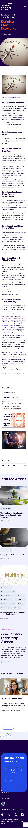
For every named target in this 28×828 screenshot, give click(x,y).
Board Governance (19, 595)
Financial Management (6, 600)
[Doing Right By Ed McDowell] (14, 537)
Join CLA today (7, 661)
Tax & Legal (21, 604)
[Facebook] (2, 814)
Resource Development (6, 595)
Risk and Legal (17, 608)
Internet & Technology (20, 600)
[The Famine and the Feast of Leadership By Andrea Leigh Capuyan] (14, 495)
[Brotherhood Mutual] (14, 439)
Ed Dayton (17, 97)
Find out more (8, 728)
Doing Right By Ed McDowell (12, 555)
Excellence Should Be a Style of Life (11, 404)
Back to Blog (6, 34)
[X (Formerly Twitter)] (9, 814)
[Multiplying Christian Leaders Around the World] (14, 575)
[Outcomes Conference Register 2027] (14, 419)
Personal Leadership (6, 508)
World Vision (5, 332)
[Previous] (2, 735)
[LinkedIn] (22, 814)
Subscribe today (19, 787)
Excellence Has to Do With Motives (11, 406)
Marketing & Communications (8, 604)
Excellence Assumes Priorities (10, 397)
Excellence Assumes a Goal (9, 395)
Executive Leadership (6, 608)
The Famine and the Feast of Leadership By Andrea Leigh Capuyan (12, 515)
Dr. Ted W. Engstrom (10, 329)
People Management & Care (8, 591)
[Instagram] (16, 814)
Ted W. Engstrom (8, 97)
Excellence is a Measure (8, 392)
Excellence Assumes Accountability (11, 408)
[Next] (8, 735)
